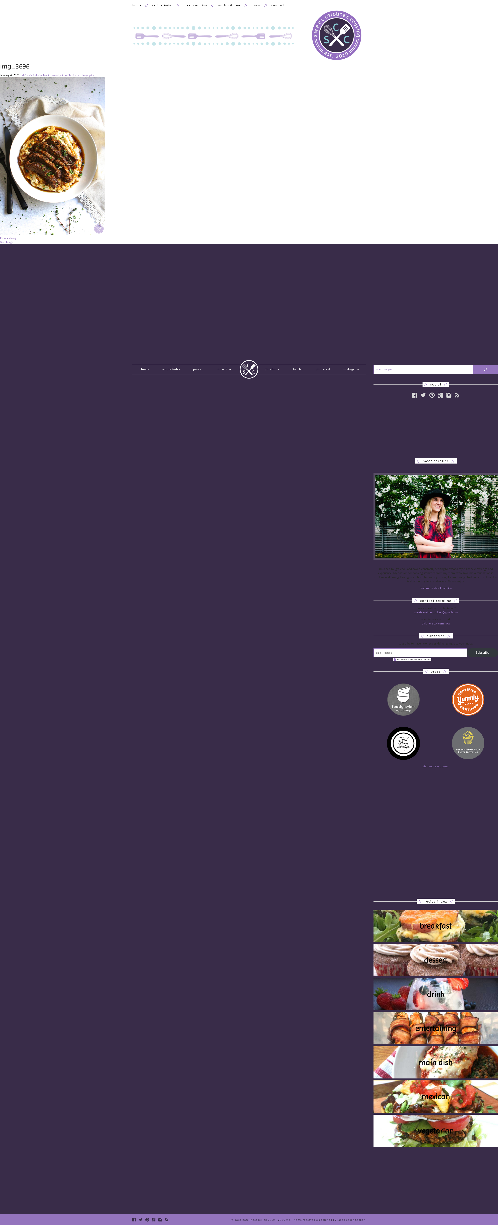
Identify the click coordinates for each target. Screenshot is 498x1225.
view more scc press (436, 766)
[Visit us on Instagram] (448, 395)
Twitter (298, 369)
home (137, 5)
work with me (229, 5)
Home (145, 369)
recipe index (162, 5)
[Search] (485, 369)
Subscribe (482, 652)
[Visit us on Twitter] (423, 395)
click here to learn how (436, 623)
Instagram (351, 369)
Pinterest (323, 369)
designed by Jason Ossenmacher (342, 1220)
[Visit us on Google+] (440, 395)
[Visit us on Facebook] (414, 395)
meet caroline (195, 5)
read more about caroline (436, 588)
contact (277, 5)
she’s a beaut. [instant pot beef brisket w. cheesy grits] (65, 75)
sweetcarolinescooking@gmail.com (436, 612)
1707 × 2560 (27, 75)
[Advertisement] (436, 428)
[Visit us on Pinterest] (432, 395)
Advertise (225, 369)
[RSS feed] (457, 395)
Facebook (272, 369)
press (256, 5)
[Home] (336, 36)
